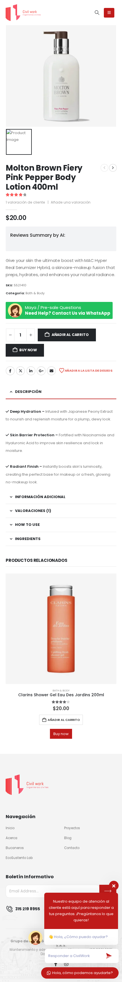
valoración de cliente (25, 202)
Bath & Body (35, 293)
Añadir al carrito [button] (64, 720)
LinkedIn (30, 370)
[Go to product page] (61, 629)
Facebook (10, 370)
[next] (113, 168)
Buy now (28, 350)
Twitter (20, 370)
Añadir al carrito (70, 334)
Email (51, 370)
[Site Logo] (23, 12)
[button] (97, 12)
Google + (41, 370)
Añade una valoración (71, 202)
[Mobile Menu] (109, 13)
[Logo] (27, 784)
